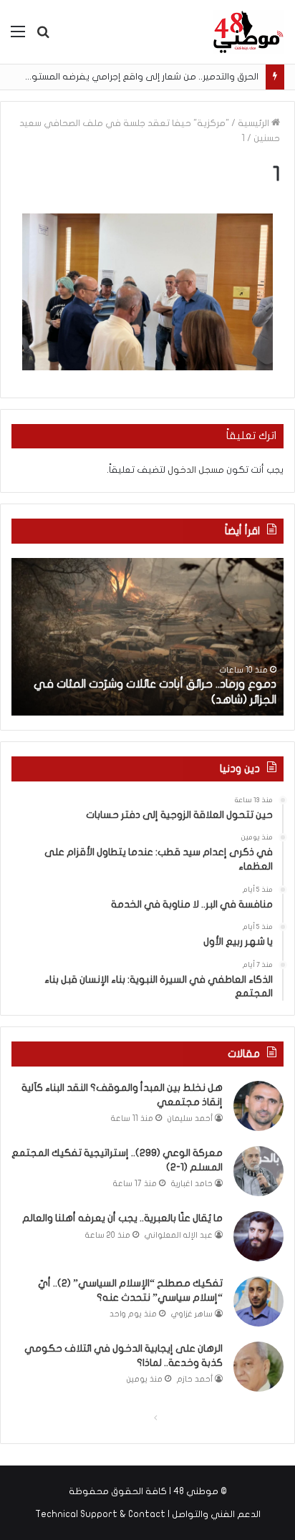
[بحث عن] (43, 37)
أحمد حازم (195, 1379)
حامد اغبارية (192, 1184)
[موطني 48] (248, 32)
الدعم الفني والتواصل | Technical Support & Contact (148, 1514)
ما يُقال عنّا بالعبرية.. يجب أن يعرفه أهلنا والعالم (122, 1218)
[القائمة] (18, 37)
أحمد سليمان (190, 1118)
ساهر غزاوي (192, 1314)
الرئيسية (254, 123)
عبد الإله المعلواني (179, 1235)
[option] (147, 637)
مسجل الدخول (196, 470)
